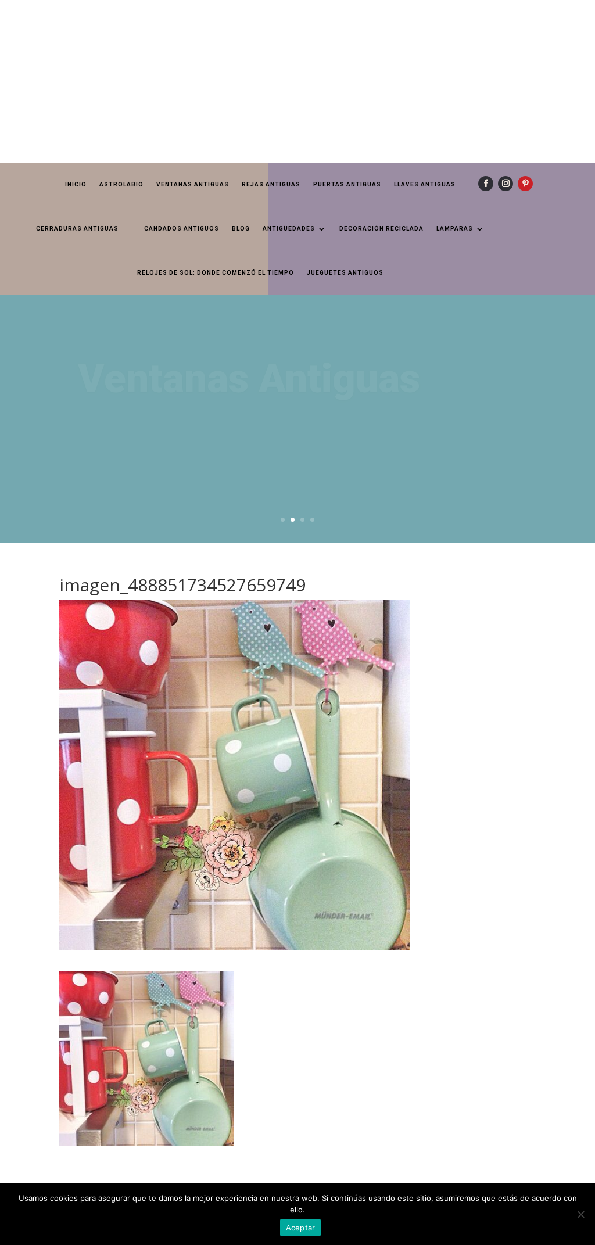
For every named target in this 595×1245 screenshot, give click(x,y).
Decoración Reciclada (381, 228)
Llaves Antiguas (425, 184)
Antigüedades (289, 228)
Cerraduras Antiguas (77, 228)
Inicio (76, 184)
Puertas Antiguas (347, 184)
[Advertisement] (297, 81)
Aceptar (301, 1227)
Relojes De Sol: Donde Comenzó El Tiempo (215, 273)
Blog (241, 228)
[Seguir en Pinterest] (525, 183)
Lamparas (454, 228)
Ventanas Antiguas (192, 184)
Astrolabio (121, 184)
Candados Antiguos (181, 228)
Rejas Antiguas (271, 184)
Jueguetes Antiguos (345, 273)
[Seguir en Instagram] (505, 183)
